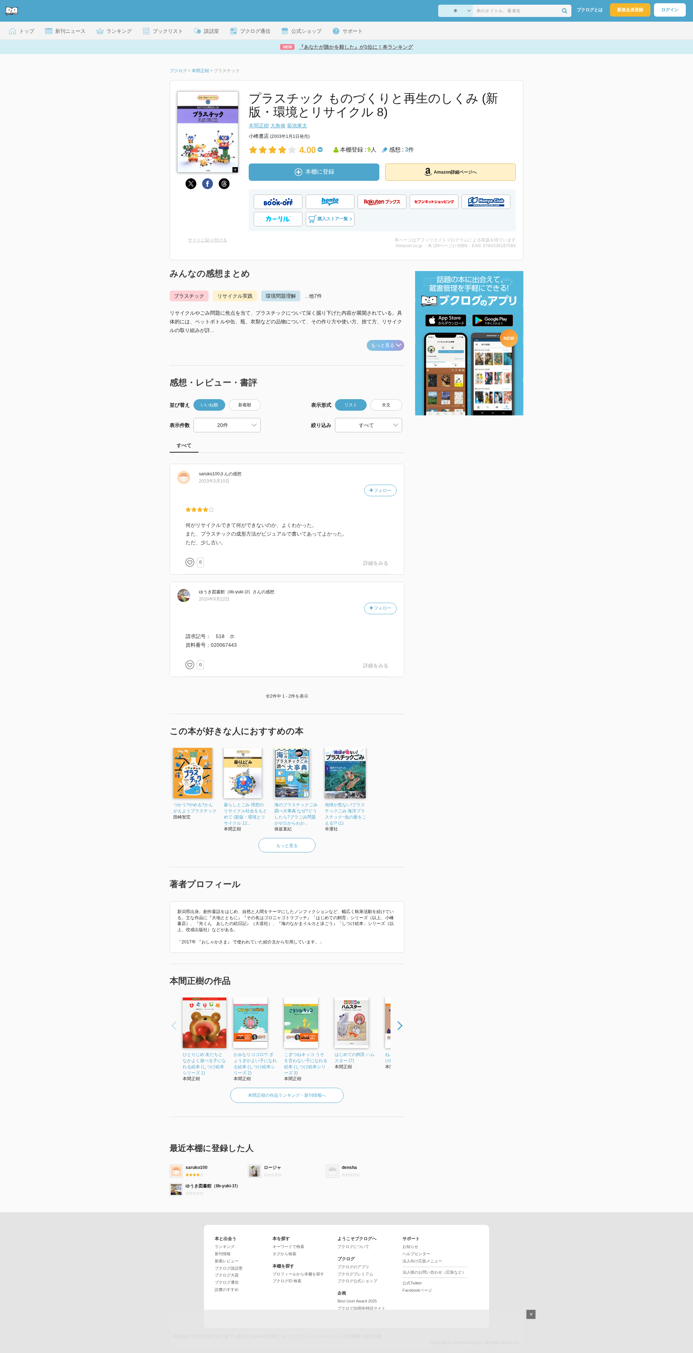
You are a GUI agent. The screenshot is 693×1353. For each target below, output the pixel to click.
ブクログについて (353, 1246)
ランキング (225, 1246)
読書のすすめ (227, 1289)
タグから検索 (284, 1254)
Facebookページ (417, 1290)
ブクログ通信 (227, 1282)
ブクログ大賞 (227, 1275)
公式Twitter (412, 1283)
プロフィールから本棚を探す (298, 1274)
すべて (184, 445)
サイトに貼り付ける (207, 240)
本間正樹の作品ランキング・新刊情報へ (287, 1095)
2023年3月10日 (214, 481)
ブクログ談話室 (229, 1268)
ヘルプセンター (416, 1254)
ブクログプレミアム (355, 1274)
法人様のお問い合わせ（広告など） (434, 1272)
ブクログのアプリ (353, 1267)
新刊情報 (223, 1254)
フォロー (382, 490)
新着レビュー (227, 1261)
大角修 (278, 125)
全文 (386, 404)
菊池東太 (297, 125)
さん (213, 473)
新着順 (244, 404)
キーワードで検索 (288, 1246)
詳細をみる (375, 563)
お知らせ (410, 1246)
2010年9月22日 (214, 599)
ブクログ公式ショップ (357, 1281)
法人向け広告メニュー (422, 1261)
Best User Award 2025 (357, 1301)
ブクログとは (590, 9)
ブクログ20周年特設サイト (361, 1308)
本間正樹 (259, 125)
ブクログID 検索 (287, 1281)
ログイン (670, 9)
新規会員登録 (630, 9)
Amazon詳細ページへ (455, 172)
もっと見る (383, 345)
